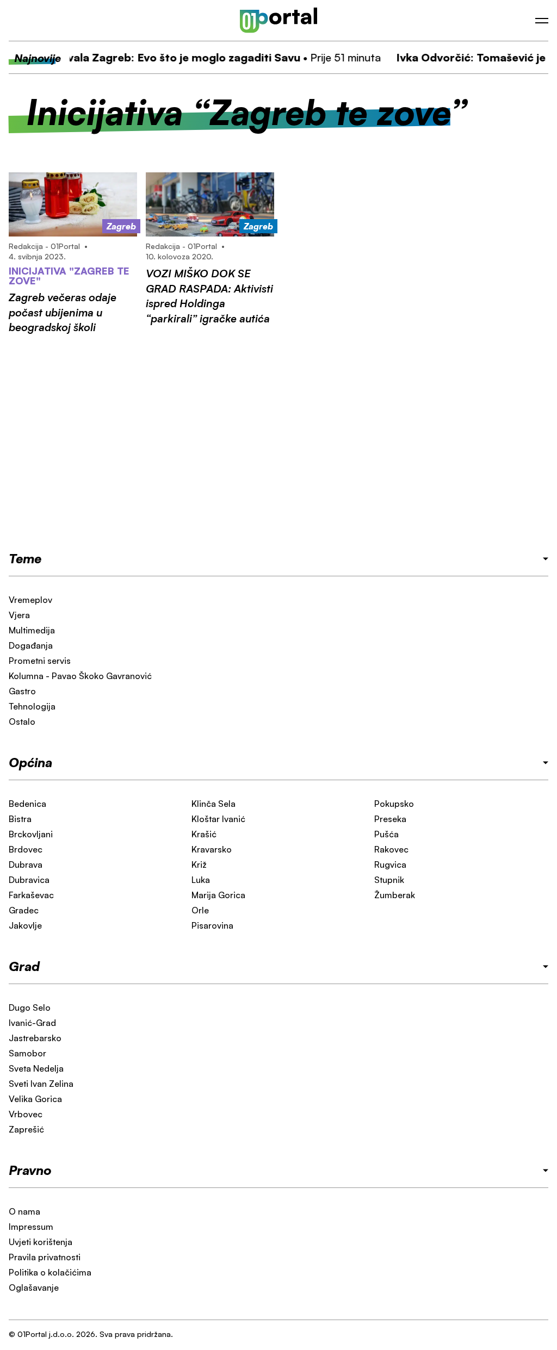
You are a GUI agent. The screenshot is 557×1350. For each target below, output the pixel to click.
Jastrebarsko (35, 1037)
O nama (24, 1211)
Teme (25, 558)
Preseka (390, 818)
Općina (30, 762)
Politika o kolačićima (50, 1272)
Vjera (19, 614)
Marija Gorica (218, 894)
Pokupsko (394, 803)
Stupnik (389, 879)
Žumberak (394, 894)
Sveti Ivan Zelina (41, 1083)
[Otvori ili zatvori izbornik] (541, 20)
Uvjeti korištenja (40, 1241)
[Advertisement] (278, 442)
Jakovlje (25, 925)
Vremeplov (30, 599)
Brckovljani (31, 834)
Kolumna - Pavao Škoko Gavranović (80, 675)
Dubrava (25, 864)
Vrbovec (25, 1114)
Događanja (31, 645)
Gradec (24, 910)
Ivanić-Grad (32, 1022)
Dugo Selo (30, 1007)
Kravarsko (211, 849)
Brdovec (25, 849)
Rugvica (390, 864)
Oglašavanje (34, 1287)
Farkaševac (31, 894)
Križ (199, 864)
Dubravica (29, 879)
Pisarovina (212, 925)
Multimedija (32, 630)
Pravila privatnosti (45, 1257)
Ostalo (22, 721)
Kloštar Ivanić (218, 818)
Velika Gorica (35, 1098)
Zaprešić (26, 1129)
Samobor (27, 1053)
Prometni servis (40, 660)
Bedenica (27, 803)
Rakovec (391, 849)
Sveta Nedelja (36, 1068)
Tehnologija (32, 706)
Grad (24, 966)
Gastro (22, 691)
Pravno (30, 1170)
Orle (200, 910)
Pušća (386, 834)
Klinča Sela (213, 803)
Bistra (20, 818)
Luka (200, 879)
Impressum (31, 1226)
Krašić (203, 834)
